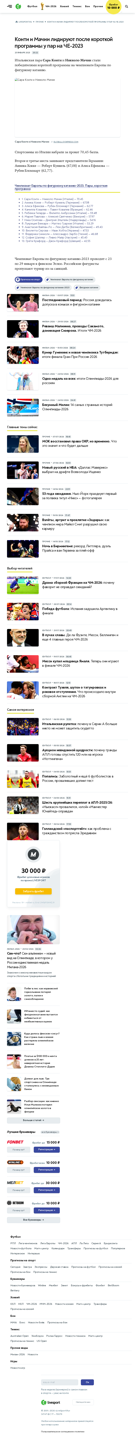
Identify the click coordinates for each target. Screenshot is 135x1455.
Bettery (14, 1290)
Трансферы (74, 1248)
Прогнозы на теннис (45, 1272)
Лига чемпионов (27, 1243)
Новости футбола (20, 1248)
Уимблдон (37, 1336)
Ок (87, 1382)
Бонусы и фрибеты (82, 1285)
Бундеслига (110, 1243)
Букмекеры (17, 1279)
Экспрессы (40, 1267)
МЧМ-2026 (46, 1304)
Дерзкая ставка (59, 1267)
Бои (12, 1316)
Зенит (64, 1285)
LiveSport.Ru (25, 22)
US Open (42, 1341)
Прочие (39, 22)
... (121, 11)
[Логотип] (18, 6)
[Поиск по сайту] (128, 6)
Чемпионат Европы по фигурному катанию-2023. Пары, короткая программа (61, 187)
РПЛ (13, 1243)
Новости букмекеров (22, 1285)
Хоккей (15, 1297)
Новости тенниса (75, 1336)
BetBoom (113, 1285)
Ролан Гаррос (54, 1336)
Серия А (96, 1243)
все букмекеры (50, 1132)
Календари (58, 1248)
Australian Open (19, 1336)
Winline (42, 1285)
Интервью (34, 1253)
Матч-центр (41, 1248)
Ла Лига (84, 1243)
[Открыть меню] (10, 6)
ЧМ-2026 (63, 1243)
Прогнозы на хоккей (110, 1267)
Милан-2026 (17, 1354)
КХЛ (12, 1304)
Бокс (22, 1322)
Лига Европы (47, 1243)
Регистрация (46, 1149)
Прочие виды (19, 1348)
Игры (13, 1361)
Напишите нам (83, 1402)
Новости (33, 1354)
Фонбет (100, 1285)
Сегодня (15, 1267)
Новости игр (17, 1368)
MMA (13, 1322)
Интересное (17, 1253)
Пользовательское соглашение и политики (62, 1431)
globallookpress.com (65, 142)
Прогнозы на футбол (95, 1248)
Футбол (15, 1237)
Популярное (118, 1248)
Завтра (27, 1267)
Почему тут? (19, 1149)
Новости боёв (36, 1322)
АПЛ (74, 1243)
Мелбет (53, 1285)
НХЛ (20, 1304)
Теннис (15, 1329)
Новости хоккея (64, 1304)
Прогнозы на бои (20, 1272)
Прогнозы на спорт (23, 1260)
